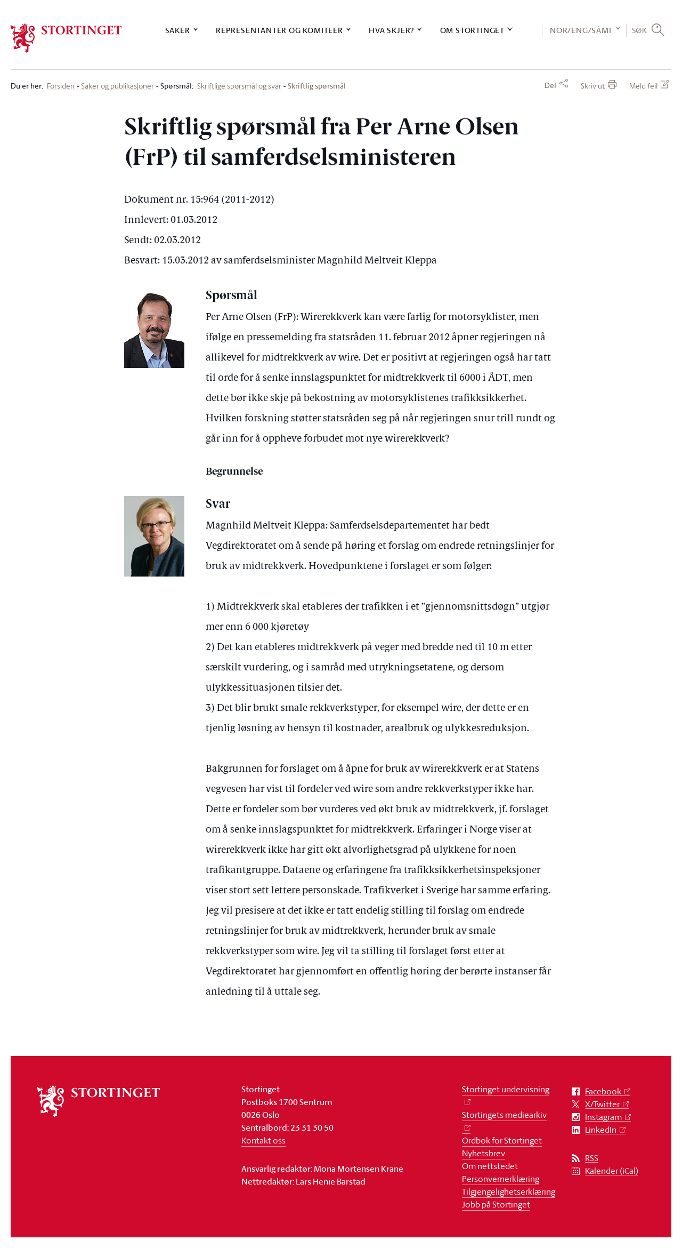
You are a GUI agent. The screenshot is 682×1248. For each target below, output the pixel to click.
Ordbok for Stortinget (502, 1140)
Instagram (603, 1117)
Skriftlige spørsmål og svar (239, 86)
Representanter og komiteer (279, 30)
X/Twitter (602, 1104)
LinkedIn (600, 1129)
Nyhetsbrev (483, 1153)
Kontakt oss (263, 1140)
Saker (177, 30)
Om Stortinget (472, 30)
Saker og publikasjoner (117, 86)
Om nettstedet (490, 1166)
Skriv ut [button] (593, 86)
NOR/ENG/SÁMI (581, 30)
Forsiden (61, 86)
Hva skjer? (391, 30)
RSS (591, 1158)
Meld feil (643, 86)
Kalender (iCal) (611, 1170)
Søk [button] (639, 30)
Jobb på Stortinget (496, 1204)
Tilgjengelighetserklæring (508, 1191)
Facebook (603, 1091)
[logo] (66, 38)
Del (550, 85)
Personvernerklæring (500, 1179)
